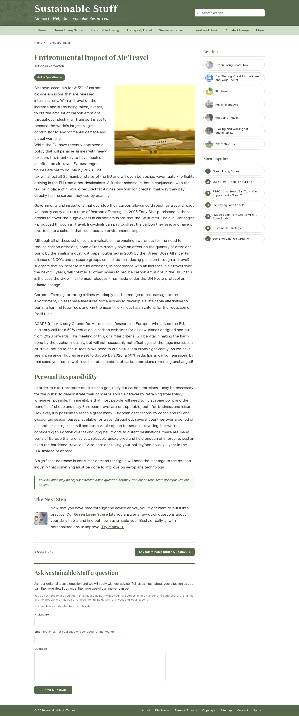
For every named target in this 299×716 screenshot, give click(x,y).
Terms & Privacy (186, 710)
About (146, 710)
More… (261, 30)
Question (40, 648)
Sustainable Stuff (75, 9)
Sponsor (259, 710)
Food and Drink (206, 30)
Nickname (41, 614)
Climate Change (237, 30)
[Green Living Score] (40, 519)
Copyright (209, 710)
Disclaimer (162, 710)
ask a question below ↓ (113, 480)
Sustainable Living (173, 30)
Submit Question (53, 690)
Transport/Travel (139, 30)
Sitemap (226, 710)
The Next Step (50, 499)
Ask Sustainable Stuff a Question (163, 552)
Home (42, 30)
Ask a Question (48, 77)
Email (74, 631)
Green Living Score (68, 30)
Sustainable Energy (105, 30)
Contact (242, 710)
